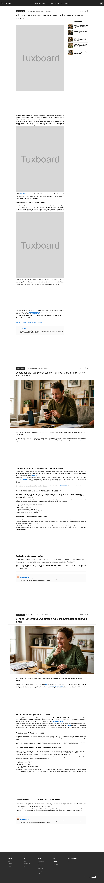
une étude (23, 193)
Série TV (40, 873)
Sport (52, 3)
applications (63, 485)
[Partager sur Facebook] (85, 11)
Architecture (41, 861)
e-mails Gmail (23, 479)
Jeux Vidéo (40, 868)
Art (38, 863)
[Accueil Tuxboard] (7, 3)
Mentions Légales (19, 881)
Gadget (24, 866)
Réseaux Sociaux (32, 322)
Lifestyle (67, 3)
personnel (34, 475)
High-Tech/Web (20, 11)
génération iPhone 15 (58, 721)
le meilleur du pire (34, 312)
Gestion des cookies (36, 881)
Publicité (40, 871)
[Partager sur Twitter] (87, 11)
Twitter (40, 322)
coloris (69, 725)
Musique (55, 864)
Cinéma (10, 863)
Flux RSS (29, 881)
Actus (43, 3)
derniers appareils (79, 440)
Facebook (18, 322)
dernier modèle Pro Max (56, 686)
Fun (48, 3)
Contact (25, 881)
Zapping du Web (26, 863)
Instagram (24, 322)
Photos (9, 866)
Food (62, 3)
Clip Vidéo (10, 861)
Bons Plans (38, 3)
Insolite (24, 861)
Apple (46, 684)
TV (68, 861)
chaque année (35, 313)
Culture (57, 3)
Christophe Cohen (35, 368)
